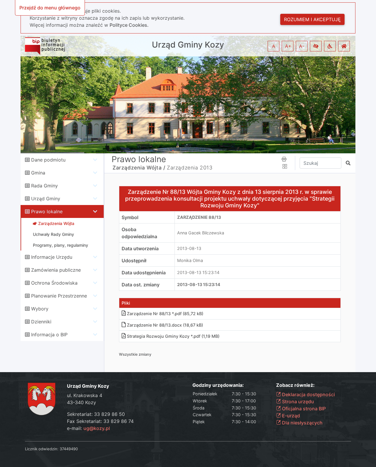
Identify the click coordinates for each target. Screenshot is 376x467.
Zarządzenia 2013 (190, 167)
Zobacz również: (295, 385)
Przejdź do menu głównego (49, 8)
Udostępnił (134, 260)
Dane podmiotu (48, 160)
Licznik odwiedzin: (41, 448)
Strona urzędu (297, 401)
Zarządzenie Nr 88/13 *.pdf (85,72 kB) (165, 313)
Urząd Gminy (45, 198)
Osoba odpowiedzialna (139, 232)
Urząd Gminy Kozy (188, 45)
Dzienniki (41, 322)
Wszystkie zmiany (135, 354)
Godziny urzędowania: (218, 385)
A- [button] (301, 46)
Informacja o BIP (49, 334)
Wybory (39, 309)
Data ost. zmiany (141, 285)
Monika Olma (190, 260)
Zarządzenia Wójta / (139, 167)
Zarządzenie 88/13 (199, 217)
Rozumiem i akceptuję (312, 19)
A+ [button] (288, 46)
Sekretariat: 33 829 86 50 (96, 414)
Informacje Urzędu (51, 257)
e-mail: (88, 428)
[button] (316, 46)
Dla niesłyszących (302, 423)
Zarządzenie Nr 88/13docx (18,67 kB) (165, 324)
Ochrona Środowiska (54, 283)
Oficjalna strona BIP (303, 408)
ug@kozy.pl (96, 428)
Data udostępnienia (144, 273)
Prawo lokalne (47, 211)
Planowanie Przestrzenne (59, 296)
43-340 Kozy (81, 402)
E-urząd (290, 416)
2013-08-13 (189, 248)
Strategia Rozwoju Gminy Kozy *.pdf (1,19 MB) (173, 336)
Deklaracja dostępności (308, 394)
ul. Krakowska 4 (84, 395)
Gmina (38, 173)
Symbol (130, 217)
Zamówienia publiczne (56, 270)
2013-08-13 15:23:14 (198, 272)
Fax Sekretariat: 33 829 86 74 (100, 421)
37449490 (69, 448)
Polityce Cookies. (129, 25)
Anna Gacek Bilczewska (200, 232)
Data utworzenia (140, 248)
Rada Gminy (44, 186)
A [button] (273, 46)
